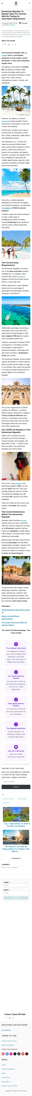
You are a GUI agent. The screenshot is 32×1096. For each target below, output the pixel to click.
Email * (7, 890)
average (18, 483)
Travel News (6, 1077)
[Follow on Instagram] (12, 1018)
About (3, 1073)
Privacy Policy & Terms (9, 1041)
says (14, 142)
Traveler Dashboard (8, 1069)
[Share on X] (8, 44)
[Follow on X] (9, 1018)
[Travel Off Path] (16, 3)
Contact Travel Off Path (9, 1086)
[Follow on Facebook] (6, 1018)
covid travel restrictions (8, 798)
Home (4, 1065)
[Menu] (2, 3)
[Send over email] (15, 44)
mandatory (7, 208)
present (21, 276)
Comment (6, 864)
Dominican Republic (22, 798)
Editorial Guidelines (8, 1045)
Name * (7, 882)
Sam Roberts (11, 25)
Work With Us (6, 1082)
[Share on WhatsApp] (12, 44)
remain (24, 520)
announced (6, 121)
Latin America (6, 802)
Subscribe (16, 787)
